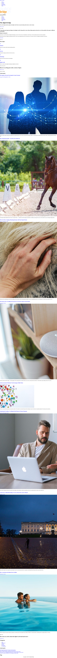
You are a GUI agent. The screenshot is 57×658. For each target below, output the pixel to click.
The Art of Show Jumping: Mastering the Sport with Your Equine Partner (13, 219)
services (3, 3)
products (3, 2)
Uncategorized (4, 646)
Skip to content (2, 0)
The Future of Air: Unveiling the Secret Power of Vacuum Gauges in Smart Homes (15, 301)
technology (3, 4)
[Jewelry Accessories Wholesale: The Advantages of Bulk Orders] (17, 407)
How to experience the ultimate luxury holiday (8, 572)
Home (3, 16)
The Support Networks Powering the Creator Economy (10, 75)
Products (1, 45)
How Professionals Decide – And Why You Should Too (10, 138)
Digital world (2, 62)
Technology (2, 56)
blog (2, 5)
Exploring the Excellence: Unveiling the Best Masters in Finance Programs (13, 411)
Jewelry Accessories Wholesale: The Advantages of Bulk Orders (11, 382)
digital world (3, 19)
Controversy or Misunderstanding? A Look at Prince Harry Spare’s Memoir (14, 492)
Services (1, 51)
